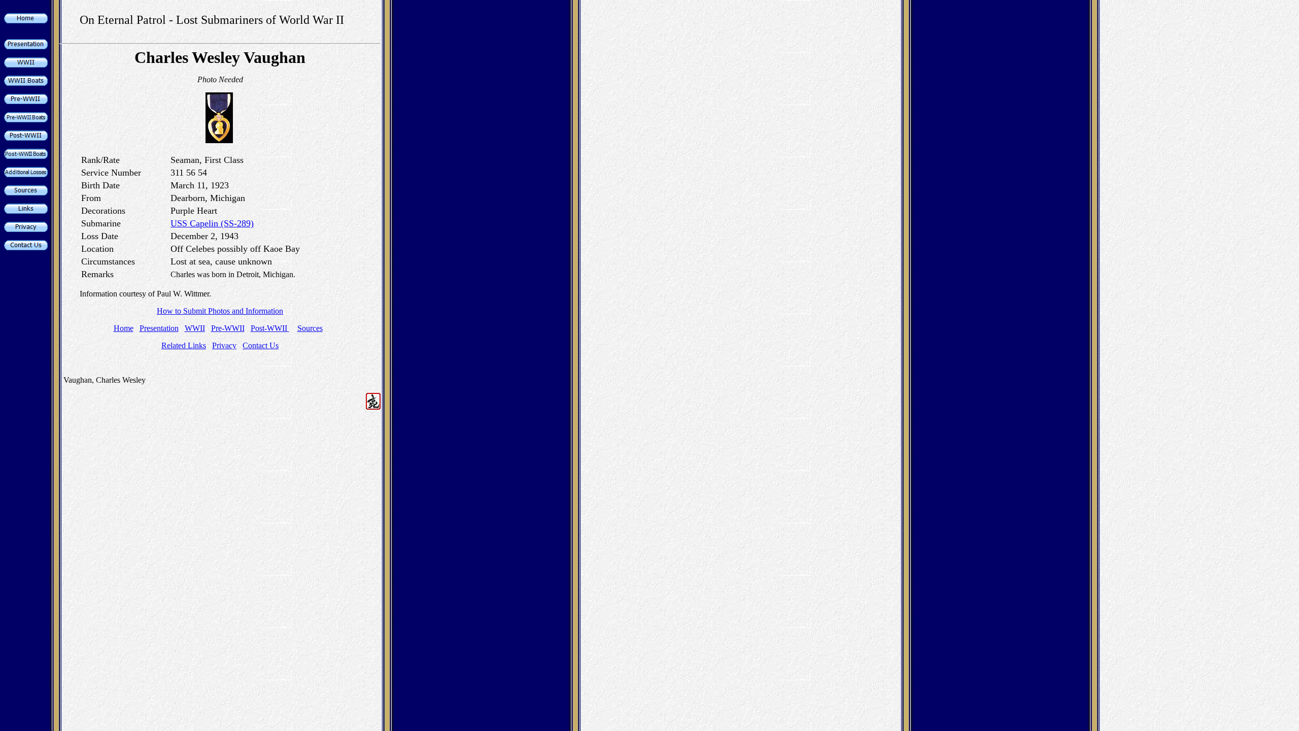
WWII (195, 328)
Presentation (159, 328)
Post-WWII (270, 328)
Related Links (183, 345)
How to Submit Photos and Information (220, 311)
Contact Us (261, 345)
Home (123, 328)
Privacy (224, 345)
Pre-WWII (228, 328)
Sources (310, 328)
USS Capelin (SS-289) (212, 223)
